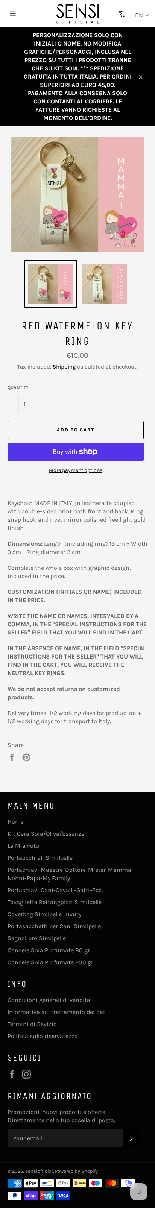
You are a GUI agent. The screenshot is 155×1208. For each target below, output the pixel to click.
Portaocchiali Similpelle (40, 857)
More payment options (75, 470)
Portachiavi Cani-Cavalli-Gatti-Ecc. (55, 890)
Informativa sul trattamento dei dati (57, 1011)
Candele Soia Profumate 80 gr (49, 950)
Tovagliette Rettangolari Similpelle (55, 902)
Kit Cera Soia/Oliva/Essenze (46, 833)
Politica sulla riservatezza (43, 1036)
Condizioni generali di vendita (49, 999)
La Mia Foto (23, 845)
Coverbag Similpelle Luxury (44, 914)
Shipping (64, 366)
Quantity (18, 387)
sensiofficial (39, 1171)
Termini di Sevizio (32, 1023)
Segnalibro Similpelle (37, 938)
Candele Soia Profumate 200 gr (50, 962)
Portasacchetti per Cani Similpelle (54, 926)
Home (16, 821)
